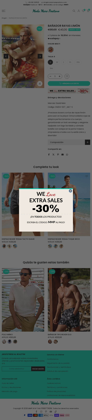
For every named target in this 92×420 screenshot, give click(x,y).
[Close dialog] (70, 190)
